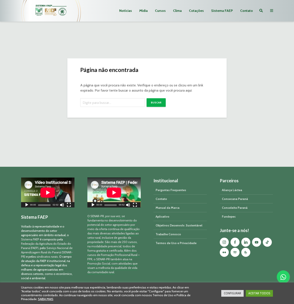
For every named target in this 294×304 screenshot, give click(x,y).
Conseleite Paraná (235, 208)
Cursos (160, 11)
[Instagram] (224, 242)
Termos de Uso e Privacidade (176, 243)
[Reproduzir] (27, 205)
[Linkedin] (245, 242)
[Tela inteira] (69, 205)
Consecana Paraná (235, 199)
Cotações (196, 11)
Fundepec (229, 216)
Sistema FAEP (222, 11)
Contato (246, 11)
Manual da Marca (167, 208)
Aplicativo (162, 216)
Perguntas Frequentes (171, 190)
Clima (177, 11)
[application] (47, 192)
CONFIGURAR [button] (232, 293)
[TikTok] (267, 242)
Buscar (156, 102)
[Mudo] (62, 205)
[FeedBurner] (245, 252)
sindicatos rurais (47, 257)
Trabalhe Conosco (168, 234)
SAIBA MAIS (45, 299)
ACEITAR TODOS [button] (259, 293)
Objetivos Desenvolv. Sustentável (179, 225)
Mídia (143, 11)
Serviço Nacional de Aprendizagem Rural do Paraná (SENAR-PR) (47, 252)
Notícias (125, 11)
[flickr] (224, 252)
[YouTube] (256, 242)
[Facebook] (235, 242)
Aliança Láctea (232, 190)
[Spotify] (235, 252)
